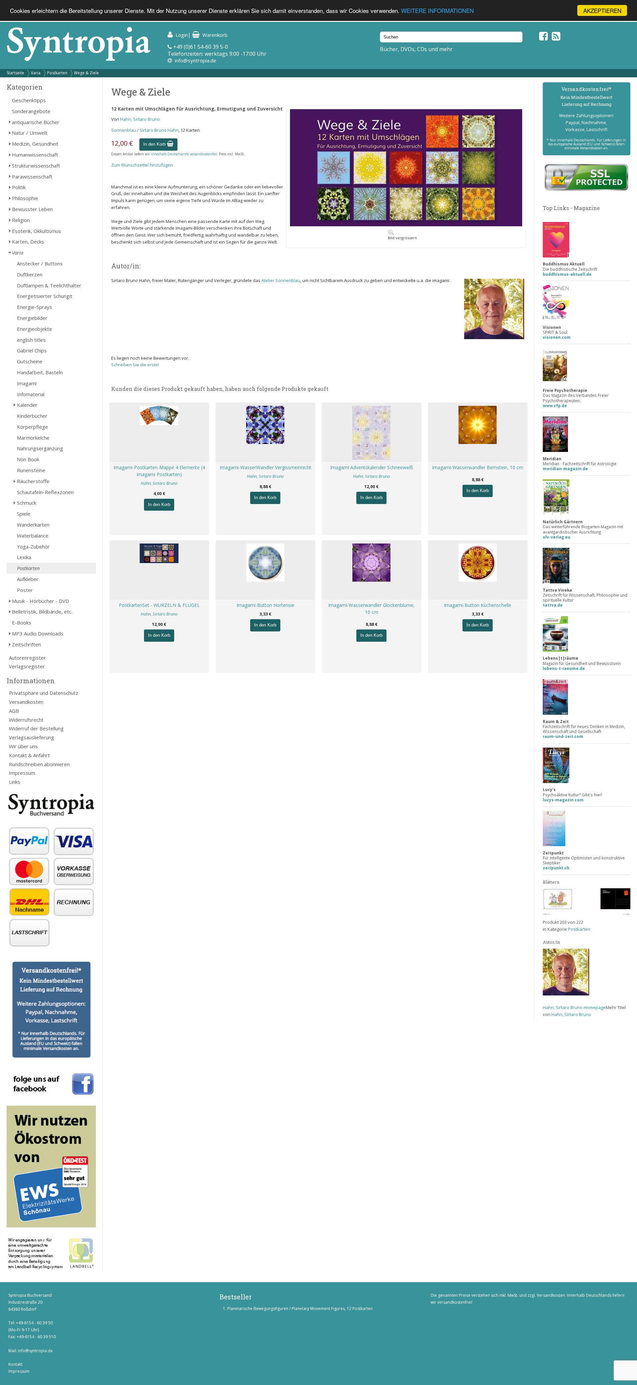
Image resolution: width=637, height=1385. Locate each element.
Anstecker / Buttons (40, 263)
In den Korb (155, 144)
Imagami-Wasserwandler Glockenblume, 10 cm (371, 608)
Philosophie (25, 198)
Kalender (27, 404)
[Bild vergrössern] (406, 225)
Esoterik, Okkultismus (36, 231)
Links (14, 781)
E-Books (21, 622)
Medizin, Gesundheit (35, 143)
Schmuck (26, 502)
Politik (19, 187)
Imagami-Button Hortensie (265, 605)
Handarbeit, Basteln (40, 372)
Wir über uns (23, 746)
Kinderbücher (32, 415)
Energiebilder (32, 318)
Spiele (24, 513)
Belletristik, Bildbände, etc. (42, 611)
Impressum (22, 772)
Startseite (15, 73)
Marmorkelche (33, 437)
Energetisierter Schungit (44, 296)
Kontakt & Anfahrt (29, 755)
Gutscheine (29, 361)
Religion (21, 220)
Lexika (24, 557)
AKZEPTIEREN (602, 10)
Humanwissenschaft (35, 154)
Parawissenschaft (32, 176)
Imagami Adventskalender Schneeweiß (371, 467)
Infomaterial (30, 394)
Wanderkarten (33, 524)
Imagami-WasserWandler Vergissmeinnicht (265, 467)
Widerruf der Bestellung (36, 728)
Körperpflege (32, 426)
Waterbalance (32, 535)
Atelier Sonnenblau (280, 280)
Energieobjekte (34, 329)
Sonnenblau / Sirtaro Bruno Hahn (144, 130)
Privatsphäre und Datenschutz (43, 693)
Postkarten (57, 73)
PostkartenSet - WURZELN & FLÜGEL (159, 605)
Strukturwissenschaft (36, 165)
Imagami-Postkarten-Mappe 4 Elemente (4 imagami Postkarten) (159, 470)
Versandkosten (26, 701)
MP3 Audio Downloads (37, 633)
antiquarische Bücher (35, 122)
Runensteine (31, 470)
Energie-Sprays (34, 307)
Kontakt (15, 1364)
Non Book (28, 459)
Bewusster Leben (32, 209)
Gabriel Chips (32, 350)
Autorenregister (27, 657)
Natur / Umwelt (29, 132)
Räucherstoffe (33, 481)
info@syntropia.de (195, 60)
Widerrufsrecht (26, 719)
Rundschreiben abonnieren (39, 764)
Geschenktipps (29, 100)
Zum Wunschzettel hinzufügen (142, 165)
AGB (14, 710)
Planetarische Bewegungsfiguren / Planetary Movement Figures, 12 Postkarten (300, 1308)
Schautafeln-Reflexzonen (45, 492)
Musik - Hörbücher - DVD (40, 601)
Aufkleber (27, 579)
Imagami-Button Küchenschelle (477, 605)
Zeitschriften (26, 644)
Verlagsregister (27, 666)
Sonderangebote (31, 111)
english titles (31, 339)
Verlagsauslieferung (31, 737)
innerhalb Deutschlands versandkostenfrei (184, 154)
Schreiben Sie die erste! (135, 365)
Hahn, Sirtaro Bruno (140, 119)
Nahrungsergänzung (40, 448)
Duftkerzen (29, 274)
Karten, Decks (28, 241)
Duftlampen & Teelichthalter (49, 285)
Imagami (26, 383)
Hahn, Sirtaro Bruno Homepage (574, 1007)
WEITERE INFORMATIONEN (437, 11)
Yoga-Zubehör (33, 546)
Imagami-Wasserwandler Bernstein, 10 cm (477, 467)
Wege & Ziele (86, 73)
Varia (35, 73)
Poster (25, 590)
